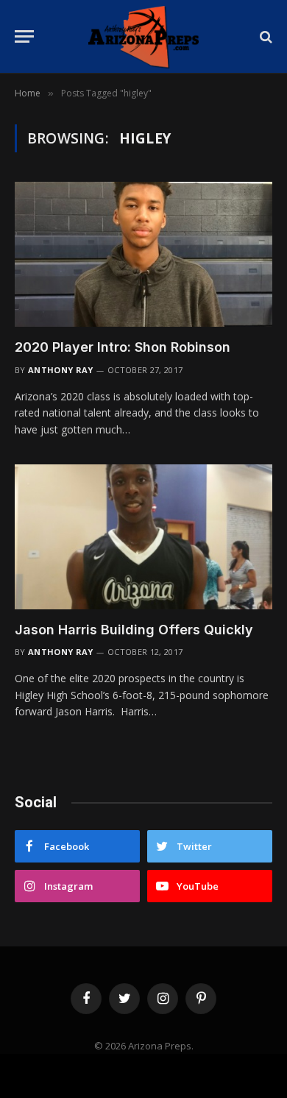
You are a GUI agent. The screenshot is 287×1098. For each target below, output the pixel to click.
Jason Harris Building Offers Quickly (134, 629)
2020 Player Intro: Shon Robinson (122, 347)
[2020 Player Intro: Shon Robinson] (143, 254)
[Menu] (24, 36)
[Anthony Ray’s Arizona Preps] (143, 36)
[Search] (264, 36)
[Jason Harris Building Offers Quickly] (143, 536)
